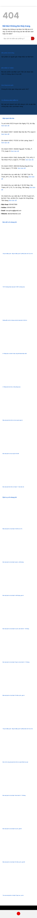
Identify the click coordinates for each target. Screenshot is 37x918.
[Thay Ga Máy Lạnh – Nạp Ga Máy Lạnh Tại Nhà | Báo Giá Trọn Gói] (15, 238)
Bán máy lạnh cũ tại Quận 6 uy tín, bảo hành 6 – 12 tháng (16, 628)
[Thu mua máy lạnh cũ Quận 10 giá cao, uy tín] (15, 880)
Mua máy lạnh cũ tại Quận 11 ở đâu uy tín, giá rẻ (13, 695)
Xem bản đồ (5, 126)
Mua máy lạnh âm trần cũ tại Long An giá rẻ (13, 420)
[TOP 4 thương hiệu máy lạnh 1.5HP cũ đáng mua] (15, 271)
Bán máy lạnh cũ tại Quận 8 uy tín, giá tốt (12, 828)
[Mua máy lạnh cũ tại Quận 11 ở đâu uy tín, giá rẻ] (15, 680)
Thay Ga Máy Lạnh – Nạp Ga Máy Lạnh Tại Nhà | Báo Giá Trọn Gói (18, 253)
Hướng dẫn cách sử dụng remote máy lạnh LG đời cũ (15, 320)
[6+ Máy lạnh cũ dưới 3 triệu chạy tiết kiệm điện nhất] (15, 338)
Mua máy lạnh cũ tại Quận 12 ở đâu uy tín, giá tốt (14, 862)
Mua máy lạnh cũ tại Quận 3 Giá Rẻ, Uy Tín (12, 528)
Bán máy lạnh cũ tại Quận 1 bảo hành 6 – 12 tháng (14, 795)
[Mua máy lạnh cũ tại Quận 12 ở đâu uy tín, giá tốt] (15, 846)
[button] (2, 3)
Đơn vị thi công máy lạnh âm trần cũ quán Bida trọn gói (15, 762)
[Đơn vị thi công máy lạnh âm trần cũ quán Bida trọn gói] (15, 746)
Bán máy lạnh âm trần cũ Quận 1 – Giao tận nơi (13, 486)
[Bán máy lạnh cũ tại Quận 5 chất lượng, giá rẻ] (15, 580)
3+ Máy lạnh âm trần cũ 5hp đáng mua (11, 387)
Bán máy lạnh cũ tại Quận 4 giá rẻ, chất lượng (13, 562)
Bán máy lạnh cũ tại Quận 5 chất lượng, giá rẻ (13, 595)
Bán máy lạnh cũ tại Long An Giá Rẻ (11, 453)
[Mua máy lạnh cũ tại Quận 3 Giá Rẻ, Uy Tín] (15, 513)
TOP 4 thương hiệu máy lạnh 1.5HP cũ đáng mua (14, 286)
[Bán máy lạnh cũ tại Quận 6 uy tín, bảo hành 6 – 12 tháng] (15, 613)
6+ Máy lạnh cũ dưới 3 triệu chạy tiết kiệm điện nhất (15, 353)
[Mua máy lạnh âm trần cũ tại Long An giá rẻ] (15, 405)
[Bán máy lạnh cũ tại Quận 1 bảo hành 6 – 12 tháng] (15, 780)
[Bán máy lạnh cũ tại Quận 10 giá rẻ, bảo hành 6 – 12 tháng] (15, 646)
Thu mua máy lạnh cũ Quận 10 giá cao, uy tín (13, 895)
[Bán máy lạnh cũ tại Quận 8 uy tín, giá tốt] (15, 813)
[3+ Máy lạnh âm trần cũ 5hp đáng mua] (15, 371)
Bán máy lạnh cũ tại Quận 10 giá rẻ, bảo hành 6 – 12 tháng (16, 662)
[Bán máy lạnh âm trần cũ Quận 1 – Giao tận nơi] (15, 471)
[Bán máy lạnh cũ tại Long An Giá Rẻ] (15, 438)
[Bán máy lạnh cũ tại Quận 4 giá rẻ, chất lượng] (15, 546)
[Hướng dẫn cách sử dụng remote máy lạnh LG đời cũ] (15, 305)
